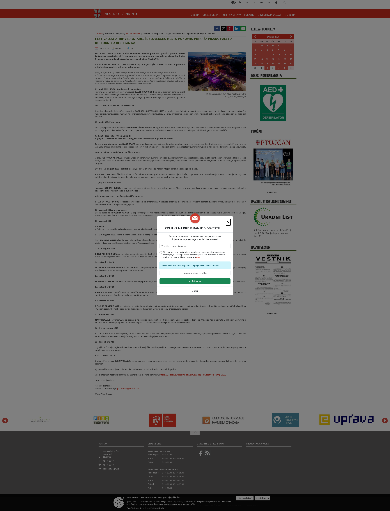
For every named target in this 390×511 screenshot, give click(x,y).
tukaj (198, 257)
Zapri (195, 290)
